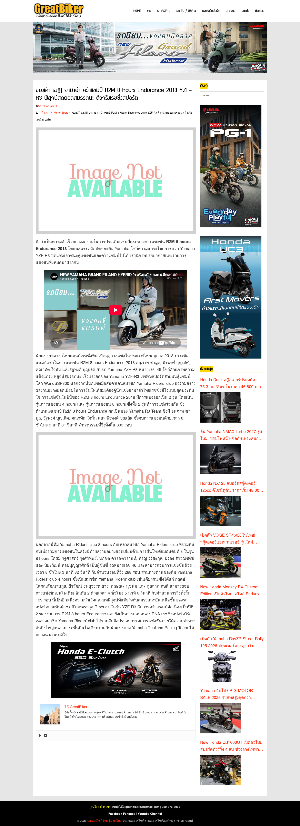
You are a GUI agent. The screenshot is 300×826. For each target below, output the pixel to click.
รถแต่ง (245, 10)
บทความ (231, 10)
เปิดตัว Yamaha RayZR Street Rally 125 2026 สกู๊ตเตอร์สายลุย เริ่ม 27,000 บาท (232, 642)
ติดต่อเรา (260, 10)
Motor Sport (61, 112)
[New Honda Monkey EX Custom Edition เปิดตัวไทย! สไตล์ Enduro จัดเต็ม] (220, 614)
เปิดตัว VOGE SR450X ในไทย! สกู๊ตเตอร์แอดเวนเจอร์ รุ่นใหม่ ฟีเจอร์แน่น (227, 538)
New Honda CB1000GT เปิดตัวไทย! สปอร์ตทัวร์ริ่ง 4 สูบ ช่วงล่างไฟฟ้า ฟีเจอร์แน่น (232, 746)
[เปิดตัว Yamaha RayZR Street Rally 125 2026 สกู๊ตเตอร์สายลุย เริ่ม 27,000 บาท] (220, 666)
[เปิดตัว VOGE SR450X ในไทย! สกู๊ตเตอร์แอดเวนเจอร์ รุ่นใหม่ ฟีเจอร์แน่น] (220, 562)
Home (137, 10)
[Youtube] (45, 736)
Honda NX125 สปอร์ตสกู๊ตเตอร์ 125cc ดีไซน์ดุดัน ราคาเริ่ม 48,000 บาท (230, 487)
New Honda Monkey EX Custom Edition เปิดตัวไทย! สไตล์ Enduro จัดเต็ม (229, 590)
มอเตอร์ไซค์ (94, 820)
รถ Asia (163, 10)
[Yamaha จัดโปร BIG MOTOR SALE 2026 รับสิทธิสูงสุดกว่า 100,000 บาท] (220, 718)
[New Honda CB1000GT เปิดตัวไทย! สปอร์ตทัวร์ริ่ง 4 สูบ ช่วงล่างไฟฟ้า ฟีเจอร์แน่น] (220, 770)
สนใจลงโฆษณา (101, 807)
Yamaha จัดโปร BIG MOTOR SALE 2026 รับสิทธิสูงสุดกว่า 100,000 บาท (226, 694)
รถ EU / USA (186, 10)
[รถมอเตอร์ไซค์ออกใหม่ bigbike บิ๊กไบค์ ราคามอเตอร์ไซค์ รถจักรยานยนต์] (58, 11)
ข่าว (149, 10)
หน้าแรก (44, 112)
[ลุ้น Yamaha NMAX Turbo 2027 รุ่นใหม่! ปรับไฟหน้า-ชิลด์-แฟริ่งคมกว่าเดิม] (220, 459)
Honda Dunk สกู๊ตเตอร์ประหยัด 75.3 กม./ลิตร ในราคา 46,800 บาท (231, 382)
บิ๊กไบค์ (117, 820)
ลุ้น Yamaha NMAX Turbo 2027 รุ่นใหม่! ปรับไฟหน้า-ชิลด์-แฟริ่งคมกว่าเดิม (231, 435)
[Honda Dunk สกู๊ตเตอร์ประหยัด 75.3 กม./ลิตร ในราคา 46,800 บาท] (220, 407)
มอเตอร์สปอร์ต (211, 10)
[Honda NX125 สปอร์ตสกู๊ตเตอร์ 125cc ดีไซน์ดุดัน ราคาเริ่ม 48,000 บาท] (220, 511)
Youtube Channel (150, 814)
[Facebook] (40, 736)
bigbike (107, 820)
